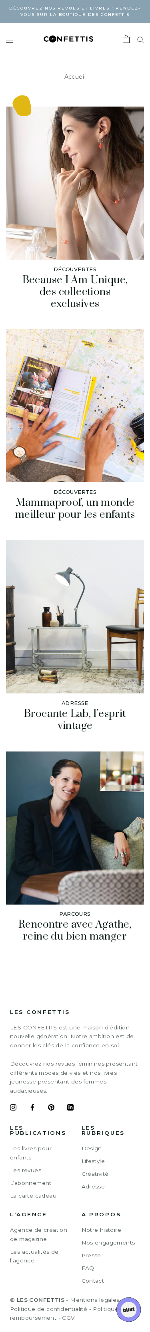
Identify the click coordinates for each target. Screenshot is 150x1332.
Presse (91, 1255)
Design (92, 1148)
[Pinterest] (51, 1108)
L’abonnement (31, 1183)
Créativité (95, 1174)
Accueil (75, 76)
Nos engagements (108, 1242)
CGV (68, 1318)
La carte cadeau (33, 1195)
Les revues (25, 1170)
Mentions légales (94, 1300)
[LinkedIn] (70, 1108)
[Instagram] (13, 1108)
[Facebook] (32, 1108)
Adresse (93, 1186)
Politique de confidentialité (48, 1309)
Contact (93, 1281)
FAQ (88, 1268)
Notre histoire (102, 1230)
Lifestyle (93, 1161)
